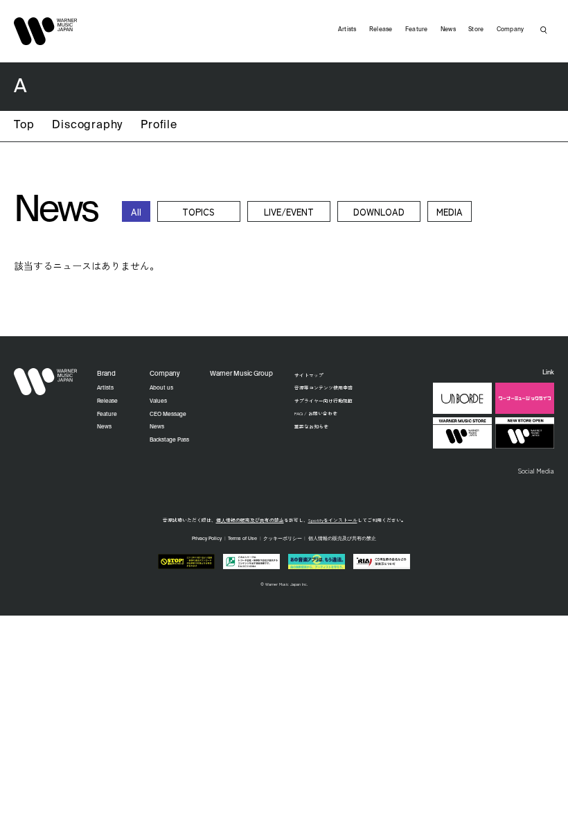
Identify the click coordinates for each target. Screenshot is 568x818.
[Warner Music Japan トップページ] (46, 31)
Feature (416, 29)
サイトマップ (308, 375)
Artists (347, 29)
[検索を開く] (543, 29)
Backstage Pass (169, 440)
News (448, 29)
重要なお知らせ (311, 426)
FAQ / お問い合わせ (315, 413)
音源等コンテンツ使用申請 (323, 387)
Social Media (535, 471)
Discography (87, 125)
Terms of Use (242, 539)
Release (381, 29)
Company (510, 29)
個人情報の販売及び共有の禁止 (250, 519)
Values (158, 401)
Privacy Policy (207, 539)
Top (24, 125)
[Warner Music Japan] (46, 382)
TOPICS (198, 211)
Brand (106, 374)
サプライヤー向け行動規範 (323, 400)
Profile (159, 125)
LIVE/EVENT (289, 211)
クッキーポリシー (282, 539)
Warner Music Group (241, 374)
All (136, 211)
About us (161, 388)
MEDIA (449, 211)
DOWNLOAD (379, 211)
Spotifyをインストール (332, 519)
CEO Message (168, 414)
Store (475, 29)
